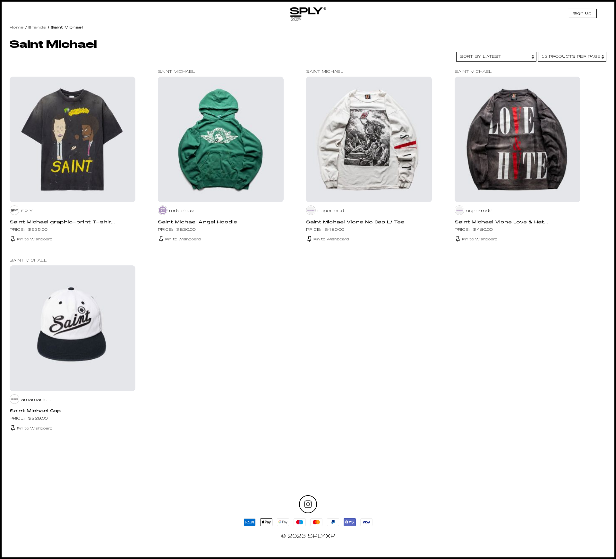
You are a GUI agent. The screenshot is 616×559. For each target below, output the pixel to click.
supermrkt (331, 211)
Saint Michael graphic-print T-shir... (62, 222)
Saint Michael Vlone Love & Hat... (501, 222)
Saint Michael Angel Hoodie (197, 222)
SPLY (27, 211)
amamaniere (37, 400)
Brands (37, 27)
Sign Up (582, 13)
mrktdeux (181, 211)
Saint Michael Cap (35, 411)
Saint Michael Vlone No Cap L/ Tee (355, 222)
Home (17, 27)
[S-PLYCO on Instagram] (308, 504)
